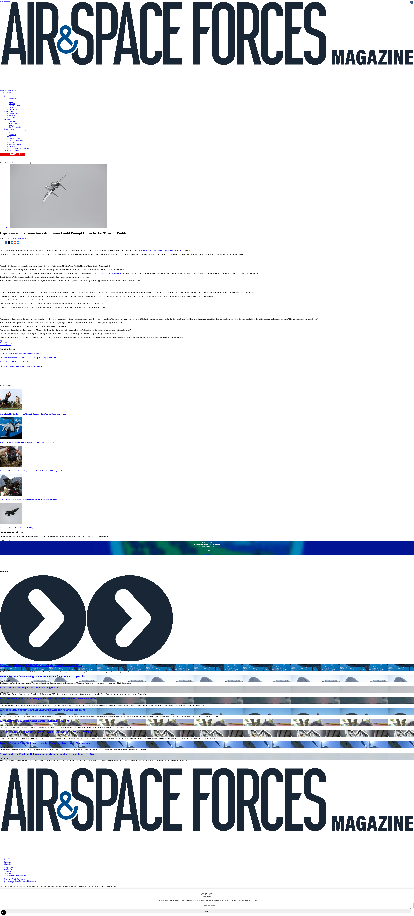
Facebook (7, 858)
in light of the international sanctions (112, 273)
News (6, 96)
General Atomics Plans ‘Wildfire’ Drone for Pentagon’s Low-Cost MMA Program (45, 742)
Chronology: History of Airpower (20, 131)
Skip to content (5, 1)
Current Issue (13, 121)
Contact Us (12, 146)
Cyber (11, 108)
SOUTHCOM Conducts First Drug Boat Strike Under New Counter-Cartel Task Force (48, 698)
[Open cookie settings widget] (3, 912)
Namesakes (12, 135)
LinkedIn (7, 864)
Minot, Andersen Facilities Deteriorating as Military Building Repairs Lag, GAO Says (47, 754)
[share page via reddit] (15, 243)
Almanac (12, 125)
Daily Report (8, 111)
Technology (13, 109)
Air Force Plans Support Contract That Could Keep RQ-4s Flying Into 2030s (42, 709)
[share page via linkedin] (12, 243)
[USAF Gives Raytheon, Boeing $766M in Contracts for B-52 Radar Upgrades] (11, 495)
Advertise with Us (15, 144)
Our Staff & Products (16, 140)
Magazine (7, 119)
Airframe (12, 115)
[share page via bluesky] (18, 243)
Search (13, 90)
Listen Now (207, 554)
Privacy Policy (9, 883)
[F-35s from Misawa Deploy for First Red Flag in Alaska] (11, 524)
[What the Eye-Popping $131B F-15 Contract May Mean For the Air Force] (11, 438)
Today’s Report (14, 113)
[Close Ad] (410, 908)
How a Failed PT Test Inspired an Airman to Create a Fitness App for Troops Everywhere (33, 414)
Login (9, 90)
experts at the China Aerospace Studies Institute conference (163, 250)
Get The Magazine (15, 127)
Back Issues (13, 123)
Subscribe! (12, 117)
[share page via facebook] (6, 243)
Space (11, 102)
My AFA (3, 92)
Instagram (7, 862)
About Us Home (14, 139)
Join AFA (3, 90)
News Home (13, 98)
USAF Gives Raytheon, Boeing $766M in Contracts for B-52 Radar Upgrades (28, 499)
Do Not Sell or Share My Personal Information (20, 881)
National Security (14, 106)
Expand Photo (5, 228)
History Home (9, 129)
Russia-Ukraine (5, 345)
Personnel (12, 104)
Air (10, 100)
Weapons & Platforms (11, 150)
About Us (7, 137)
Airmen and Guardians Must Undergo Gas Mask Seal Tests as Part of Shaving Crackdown (33, 471)
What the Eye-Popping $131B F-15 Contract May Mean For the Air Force (27, 442)
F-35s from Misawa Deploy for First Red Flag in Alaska (20, 528)
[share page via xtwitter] (9, 243)
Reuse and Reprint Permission (19, 148)
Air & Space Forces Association (15, 875)
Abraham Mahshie (19, 238)
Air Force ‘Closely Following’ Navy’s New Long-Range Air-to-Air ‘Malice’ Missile (45, 731)
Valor (10, 133)
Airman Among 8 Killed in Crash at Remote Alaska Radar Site (34, 720)
